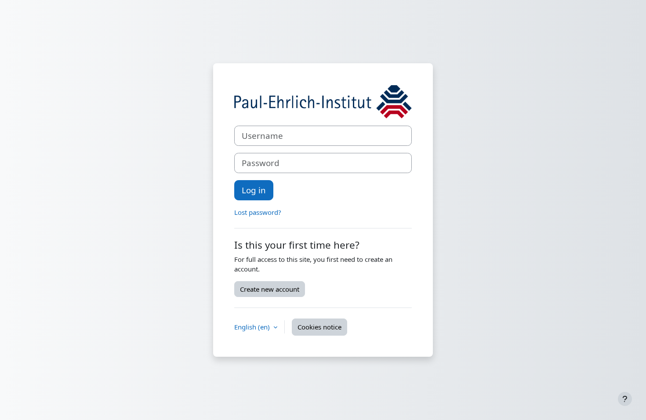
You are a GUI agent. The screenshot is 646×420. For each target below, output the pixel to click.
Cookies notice (319, 326)
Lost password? (257, 212)
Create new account (269, 289)
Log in (254, 190)
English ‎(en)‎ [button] (253, 326)
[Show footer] (625, 399)
